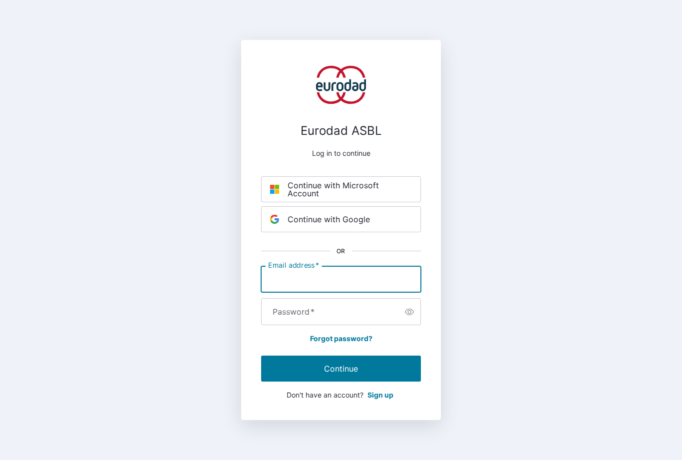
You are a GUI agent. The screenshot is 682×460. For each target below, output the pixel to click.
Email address (293, 265)
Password (294, 311)
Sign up (380, 395)
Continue (341, 369)
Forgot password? (341, 338)
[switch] (409, 312)
